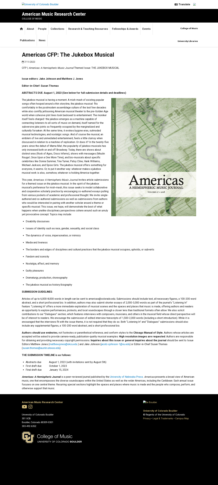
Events (146, 28)
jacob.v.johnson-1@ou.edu (115, 344)
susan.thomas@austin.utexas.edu (41, 348)
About (30, 28)
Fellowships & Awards (125, 28)
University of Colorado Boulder (160, 411)
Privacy (147, 418)
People (42, 28)
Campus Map (182, 418)
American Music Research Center (54, 14)
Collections (57, 28)
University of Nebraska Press (126, 376)
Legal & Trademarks (163, 418)
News (42, 40)
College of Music (32, 18)
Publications (27, 40)
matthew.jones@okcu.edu (63, 344)
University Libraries (188, 41)
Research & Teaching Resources (88, 28)
